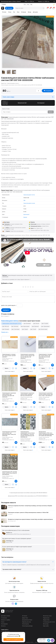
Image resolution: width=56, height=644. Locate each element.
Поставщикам (4, 623)
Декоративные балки (27, 619)
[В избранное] (13, 368)
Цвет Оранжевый (45, 326)
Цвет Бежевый (27, 323)
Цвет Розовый (5, 329)
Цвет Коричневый (25, 326)
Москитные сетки (47, 615)
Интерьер (23, 12)
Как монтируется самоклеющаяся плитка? (14, 562)
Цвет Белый (36, 323)
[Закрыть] (54, 1)
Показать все (4, 332)
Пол (14, 12)
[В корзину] (16, 363)
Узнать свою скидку (8, 97)
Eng (28, 4)
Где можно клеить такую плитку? (12, 569)
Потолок (4, 12)
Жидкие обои (46, 619)
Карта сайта (46, 625)
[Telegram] (16, 604)
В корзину (48, 90)
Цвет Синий (33, 329)
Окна (18, 12)
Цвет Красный (35, 326)
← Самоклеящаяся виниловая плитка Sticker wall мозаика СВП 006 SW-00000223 (28, 492)
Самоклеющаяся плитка (9, 321)
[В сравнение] (16, 368)
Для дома (35, 12)
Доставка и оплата (5, 615)
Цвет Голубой (45, 323)
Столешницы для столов (49, 621)
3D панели (24, 615)
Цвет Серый (25, 329)
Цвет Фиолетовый (43, 329)
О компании (4, 617)
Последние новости (8, 502)
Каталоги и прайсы (5, 619)
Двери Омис (25, 617)
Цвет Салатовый (15, 329)
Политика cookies (29, 642)
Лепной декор (25, 623)
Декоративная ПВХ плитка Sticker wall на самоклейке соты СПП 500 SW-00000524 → (28, 496)
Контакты (3, 625)
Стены (9, 12)
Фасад (29, 12)
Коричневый (26, 214)
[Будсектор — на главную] (2, 8)
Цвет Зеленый (14, 326)
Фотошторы (46, 623)
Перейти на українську (13, 639)
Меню (4, 4)
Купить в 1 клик (5, 108)
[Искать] (43, 8)
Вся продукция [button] (40, 102)
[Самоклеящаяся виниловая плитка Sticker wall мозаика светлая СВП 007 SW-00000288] (3, 72)
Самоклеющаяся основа (29, 203)
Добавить (6, 310)
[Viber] (13, 604)
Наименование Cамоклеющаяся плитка (11, 323)
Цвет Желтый (5, 326)
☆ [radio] (33, 287)
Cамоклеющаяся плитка (29, 194)
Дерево (25, 217)
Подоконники (46, 617)
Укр (25, 4)
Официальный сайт (22, 102)
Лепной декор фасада (27, 625)
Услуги (2, 621)
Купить (50, 112)
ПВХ (24, 200)
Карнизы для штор (26, 621)
